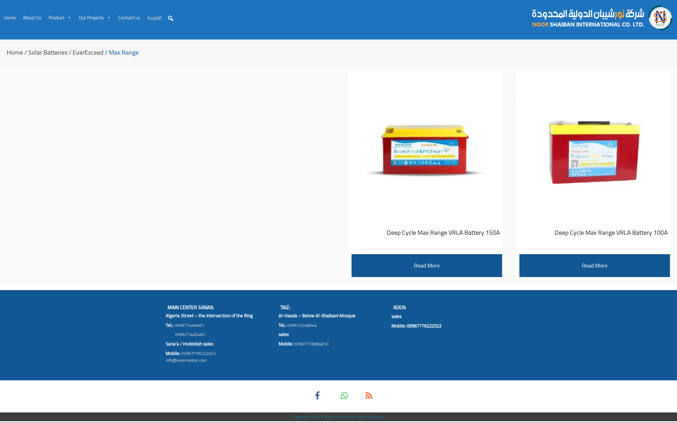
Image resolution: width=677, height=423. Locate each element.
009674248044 (302, 325)
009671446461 (189, 325)
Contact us (129, 17)
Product (57, 17)
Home (10, 17)
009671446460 (190, 334)
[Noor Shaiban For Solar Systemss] (601, 18)
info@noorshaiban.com (186, 360)
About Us (32, 17)
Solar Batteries (47, 52)
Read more (595, 265)
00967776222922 (198, 353)
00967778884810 (311, 344)
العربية (154, 17)
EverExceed (88, 52)
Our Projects (91, 17)
